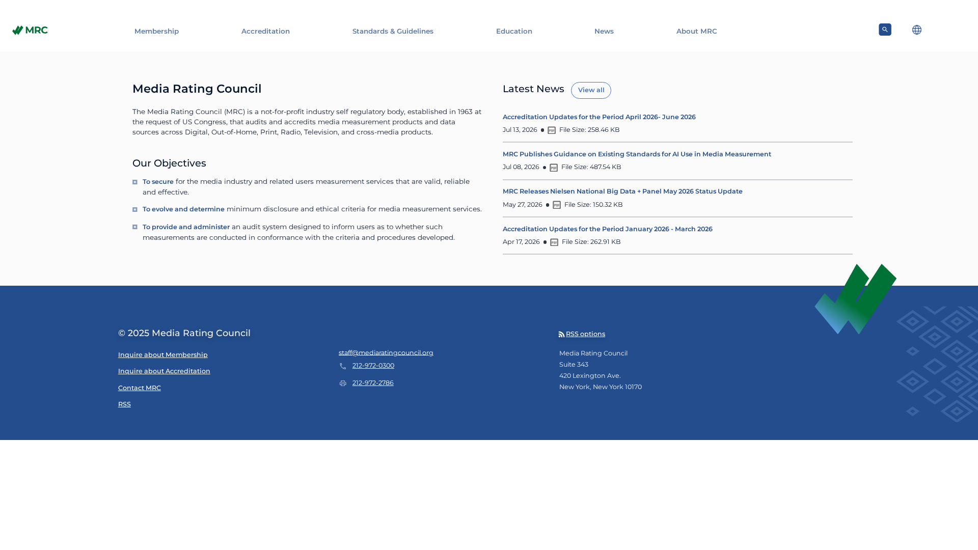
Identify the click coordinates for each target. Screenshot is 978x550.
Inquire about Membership (163, 355)
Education (514, 31)
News (604, 31)
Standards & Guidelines (392, 31)
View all (591, 90)
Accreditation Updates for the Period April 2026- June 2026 (599, 117)
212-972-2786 (373, 383)
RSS (124, 404)
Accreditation (265, 31)
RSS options (585, 334)
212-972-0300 (373, 365)
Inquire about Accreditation (164, 371)
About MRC (696, 31)
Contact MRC (139, 388)
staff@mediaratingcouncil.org (386, 352)
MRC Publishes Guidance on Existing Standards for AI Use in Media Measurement (637, 154)
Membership (156, 31)
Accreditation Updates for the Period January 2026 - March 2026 (608, 229)
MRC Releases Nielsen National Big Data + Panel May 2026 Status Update (623, 191)
